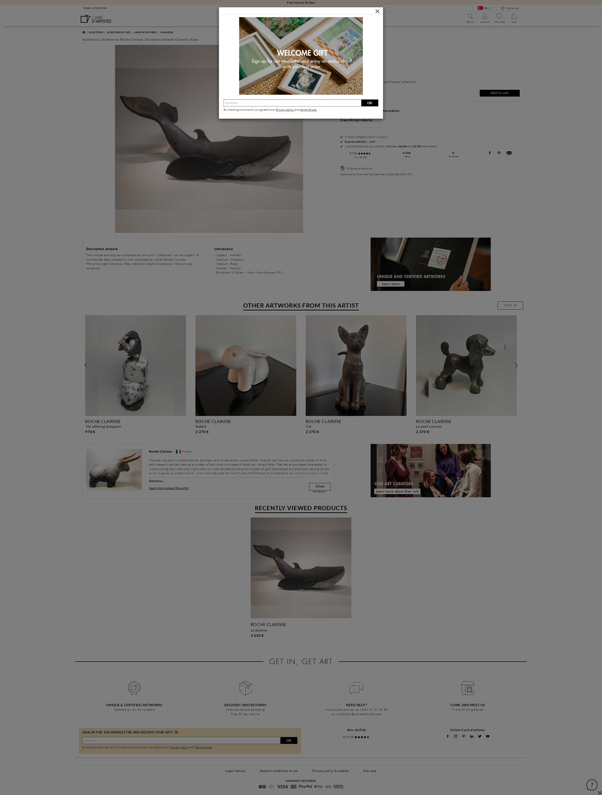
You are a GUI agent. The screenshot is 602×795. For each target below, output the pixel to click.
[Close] (377, 11)
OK (369, 103)
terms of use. (308, 109)
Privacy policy (285, 109)
